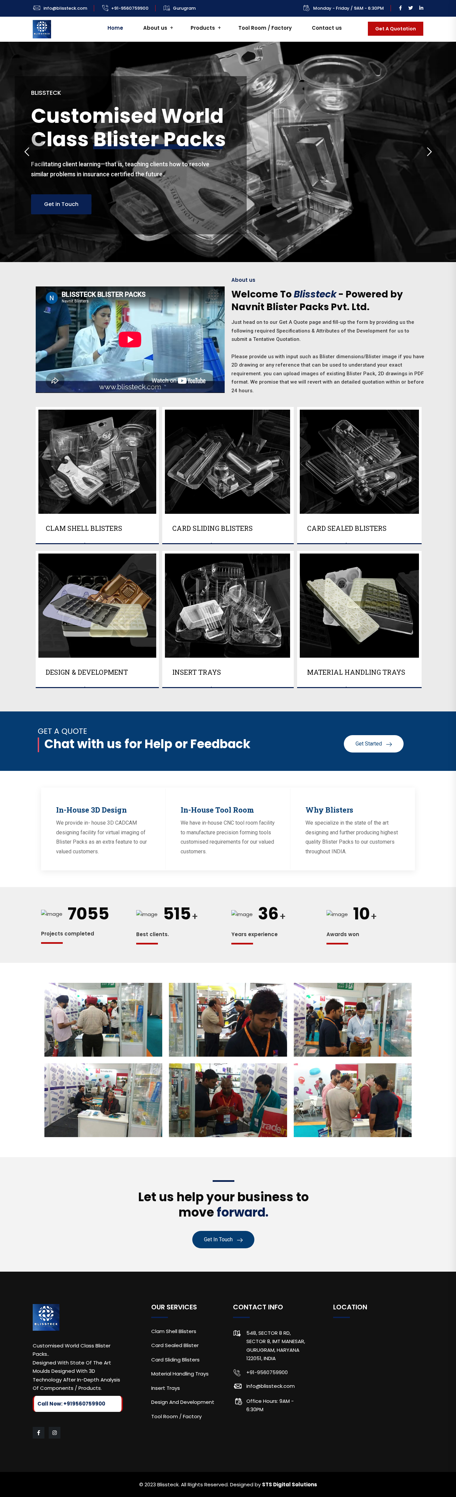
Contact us (327, 27)
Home (115, 27)
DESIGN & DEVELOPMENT (87, 672)
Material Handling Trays (180, 1373)
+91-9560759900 (130, 8)
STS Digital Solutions (289, 1484)
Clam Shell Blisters (173, 1331)
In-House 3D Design (91, 810)
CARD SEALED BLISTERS (347, 528)
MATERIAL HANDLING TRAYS (356, 672)
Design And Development (182, 1402)
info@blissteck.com (65, 8)
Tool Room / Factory (265, 27)
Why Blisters (329, 810)
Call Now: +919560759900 (71, 1403)
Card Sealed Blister (175, 1345)
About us (155, 27)
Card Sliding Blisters (175, 1359)
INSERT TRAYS (196, 672)
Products (203, 27)
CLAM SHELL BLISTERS (84, 528)
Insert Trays (165, 1388)
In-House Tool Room (217, 810)
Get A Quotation (395, 28)
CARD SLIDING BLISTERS (212, 528)
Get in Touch (61, 204)
